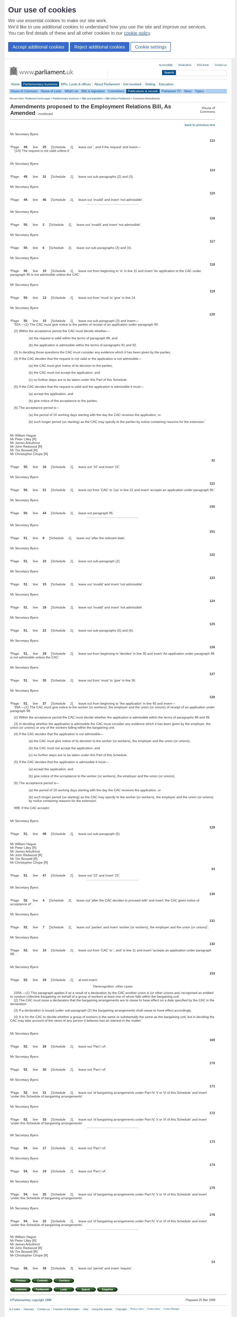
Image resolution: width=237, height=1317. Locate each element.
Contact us (221, 65)
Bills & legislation (93, 91)
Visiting (150, 84)
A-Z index (14, 1309)
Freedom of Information (66, 1309)
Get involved (132, 84)
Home (15, 84)
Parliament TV (171, 91)
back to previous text (200, 125)
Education (166, 84)
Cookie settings (150, 46)
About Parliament (107, 84)
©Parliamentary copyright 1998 (30, 1300)
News (188, 91)
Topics (199, 91)
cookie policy (137, 33)
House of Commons (24, 91)
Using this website (102, 1309)
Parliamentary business (40, 84)
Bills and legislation (92, 98)
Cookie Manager (171, 1309)
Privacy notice (137, 1309)
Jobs (85, 1309)
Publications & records (143, 91)
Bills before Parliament (118, 98)
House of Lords (51, 91)
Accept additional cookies (38, 46)
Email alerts (184, 65)
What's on (71, 91)
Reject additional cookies (99, 46)
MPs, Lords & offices (76, 84)
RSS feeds (203, 65)
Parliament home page (37, 98)
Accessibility (166, 65)
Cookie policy (153, 1309)
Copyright (121, 1309)
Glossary (29, 1309)
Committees (116, 91)
